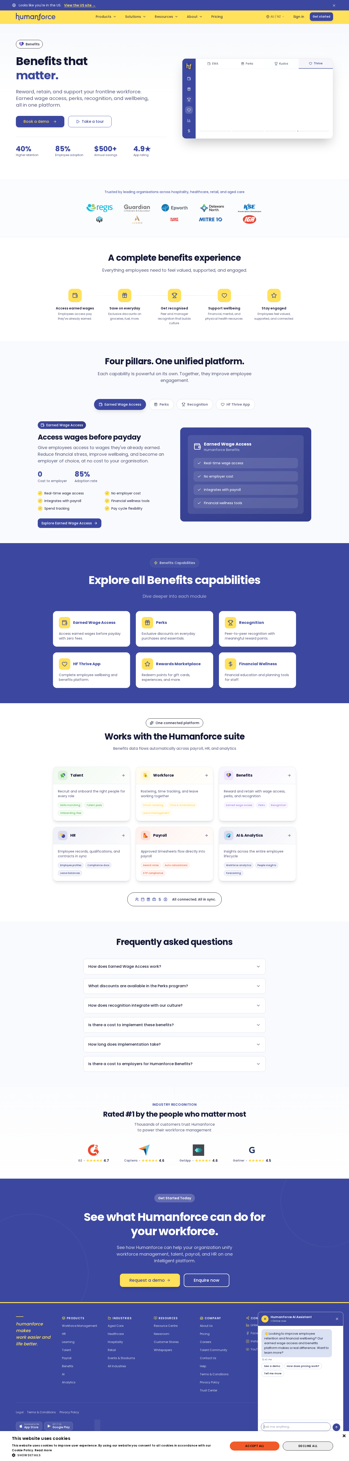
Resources (164, 16)
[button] (117, 1455)
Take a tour (93, 121)
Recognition (197, 404)
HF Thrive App (238, 404)
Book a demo (36, 121)
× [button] (343, 1436)
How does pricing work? (303, 1366)
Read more (43, 1450)
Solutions (133, 16)
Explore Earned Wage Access (67, 523)
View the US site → (80, 5)
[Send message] (336, 1427)
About (192, 16)
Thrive (318, 63)
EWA (215, 64)
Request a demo (147, 1280)
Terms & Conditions (41, 1412)
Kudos (283, 64)
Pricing (217, 16)
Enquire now (206, 1280)
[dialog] (174, 1446)
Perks (249, 64)
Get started (321, 16)
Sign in (298, 16)
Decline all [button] (307, 1446)
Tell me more (273, 1373)
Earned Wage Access (122, 404)
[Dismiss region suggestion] (334, 5)
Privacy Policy (69, 1412)
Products (103, 16)
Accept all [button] (254, 1446)
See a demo (272, 1366)
